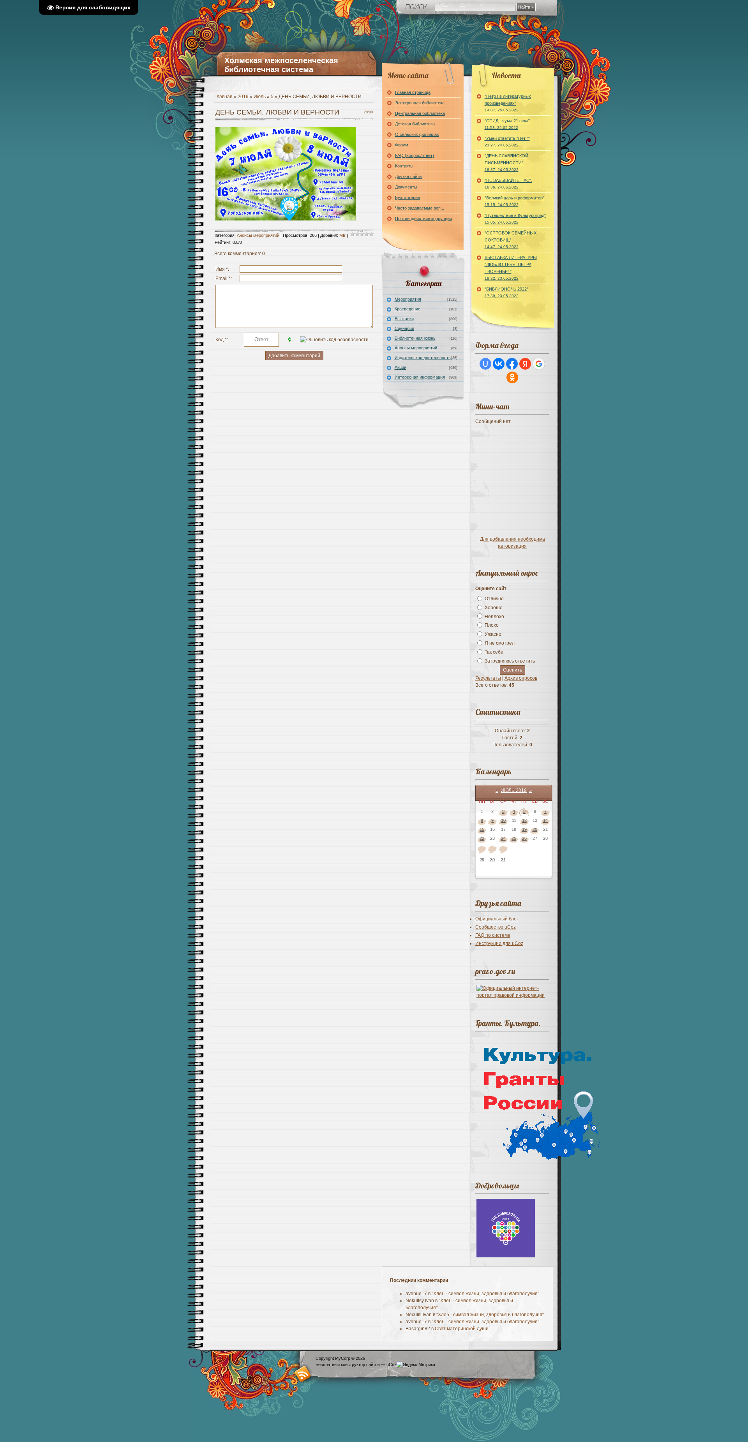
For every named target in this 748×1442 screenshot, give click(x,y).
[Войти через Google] (539, 364)
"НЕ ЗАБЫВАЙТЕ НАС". (508, 183)
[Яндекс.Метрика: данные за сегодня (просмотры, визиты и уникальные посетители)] (416, 1364)
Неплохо (494, 616)
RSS (302, 1374)
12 (524, 820)
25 (514, 838)
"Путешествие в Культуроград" (515, 218)
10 (503, 820)
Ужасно (493, 634)
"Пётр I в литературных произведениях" (508, 103)
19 (524, 829)
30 (492, 859)
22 (482, 838)
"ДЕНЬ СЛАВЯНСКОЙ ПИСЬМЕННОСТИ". (506, 162)
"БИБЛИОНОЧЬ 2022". (507, 292)
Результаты (488, 678)
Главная (223, 96)
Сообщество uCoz (495, 927)
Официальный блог (496, 919)
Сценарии (404, 328)
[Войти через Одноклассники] (512, 377)
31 (503, 859)
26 (524, 838)
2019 (243, 96)
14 (545, 820)
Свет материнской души (462, 1328)
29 (482, 859)
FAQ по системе (492, 935)
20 (535, 829)
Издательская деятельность (423, 357)
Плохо (492, 625)
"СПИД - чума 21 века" (507, 124)
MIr (342, 235)
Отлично (494, 598)
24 (503, 838)
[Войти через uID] (485, 364)
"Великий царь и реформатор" (514, 201)
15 (482, 829)
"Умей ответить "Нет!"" (507, 141)
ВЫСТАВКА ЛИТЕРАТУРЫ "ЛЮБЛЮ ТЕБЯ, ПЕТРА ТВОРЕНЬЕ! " (511, 267)
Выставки (404, 318)
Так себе (494, 652)
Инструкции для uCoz (499, 943)
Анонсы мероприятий (258, 235)
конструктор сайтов (360, 1364)
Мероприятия (408, 299)
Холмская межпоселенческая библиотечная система (281, 65)
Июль (260, 96)
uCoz (391, 1364)
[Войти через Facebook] (512, 364)
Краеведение (407, 309)
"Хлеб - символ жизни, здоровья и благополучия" (485, 1293)
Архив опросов (521, 678)
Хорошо (494, 607)
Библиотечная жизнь (415, 338)
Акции (400, 367)
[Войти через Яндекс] (525, 364)
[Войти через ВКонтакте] (499, 364)
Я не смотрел (500, 643)
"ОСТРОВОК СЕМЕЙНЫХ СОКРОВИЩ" (510, 240)
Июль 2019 (514, 790)
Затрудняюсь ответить (510, 661)
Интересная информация (420, 377)
